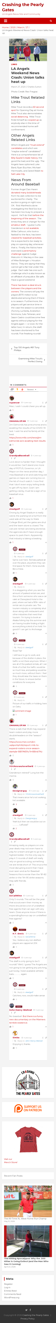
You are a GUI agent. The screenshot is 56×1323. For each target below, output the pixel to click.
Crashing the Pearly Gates (35, 1315)
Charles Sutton (34, 87)
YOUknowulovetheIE (21, 766)
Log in (7, 1287)
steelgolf (14, 509)
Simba (16, 1037)
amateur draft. (18, 225)
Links (14, 64)
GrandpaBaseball (19, 455)
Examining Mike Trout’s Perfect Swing (30, 360)
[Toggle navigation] (5, 21)
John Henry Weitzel (20, 1010)
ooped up (34, 120)
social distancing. (20, 116)
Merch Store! (10, 1162)
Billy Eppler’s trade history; (24, 158)
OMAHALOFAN (17, 421)
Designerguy (20, 791)
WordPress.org (11, 1297)
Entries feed (10, 1290)
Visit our (8, 1159)
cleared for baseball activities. (26, 238)
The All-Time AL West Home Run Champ (25, 1218)
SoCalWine (15, 895)
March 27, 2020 (18, 87)
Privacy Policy (28, 1318)
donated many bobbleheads (26, 192)
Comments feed (12, 1294)
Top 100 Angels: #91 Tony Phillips (26, 349)
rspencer (14, 402)
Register (8, 1284)
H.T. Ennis (18, 933)
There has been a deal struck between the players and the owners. (26, 288)
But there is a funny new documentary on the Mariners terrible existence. (27, 1019)
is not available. (32, 228)
